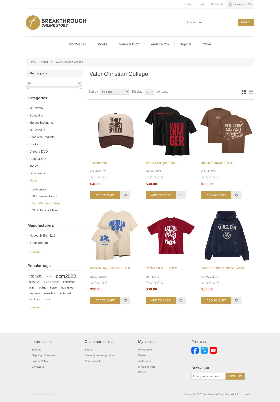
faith (31, 287)
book (49, 276)
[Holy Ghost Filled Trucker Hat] (115, 130)
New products (93, 360)
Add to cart (105, 195)
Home (32, 61)
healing (42, 287)
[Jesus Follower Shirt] (226, 130)
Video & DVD (129, 44)
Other (207, 44)
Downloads (37, 173)
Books (102, 44)
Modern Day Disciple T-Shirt (110, 268)
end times (69, 281)
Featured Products (42, 137)
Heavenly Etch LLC (43, 235)
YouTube (213, 350)
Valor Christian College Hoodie (223, 268)
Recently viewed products (100, 355)
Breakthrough (39, 242)
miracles (49, 293)
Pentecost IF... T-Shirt (161, 268)
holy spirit (34, 293)
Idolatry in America (42, 122)
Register (188, 4)
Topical (185, 44)
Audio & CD (160, 44)
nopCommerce (50, 394)
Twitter (204, 350)
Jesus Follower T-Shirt (217, 163)
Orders (142, 355)
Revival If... (37, 115)
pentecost (65, 293)
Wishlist (142, 372)
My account (145, 349)
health (54, 287)
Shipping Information (43, 355)
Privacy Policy (39, 360)
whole (47, 299)
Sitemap (36, 349)
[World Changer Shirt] (171, 130)
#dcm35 (35, 276)
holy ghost (67, 287)
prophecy (34, 299)
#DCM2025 (37, 108)
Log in (202, 4)
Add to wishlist (125, 195)
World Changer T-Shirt (162, 163)
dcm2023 (66, 276)
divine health (51, 281)
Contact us (37, 366)
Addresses (144, 360)
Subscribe (235, 376)
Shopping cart (146, 366)
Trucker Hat (98, 163)
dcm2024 (34, 281)
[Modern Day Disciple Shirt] (115, 235)
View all (35, 252)
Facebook (195, 350)
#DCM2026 (77, 44)
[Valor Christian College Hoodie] (226, 235)
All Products (39, 189)
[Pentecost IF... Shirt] (171, 235)
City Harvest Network (45, 196)
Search (246, 22)
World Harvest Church (45, 210)
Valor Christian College (46, 203)
